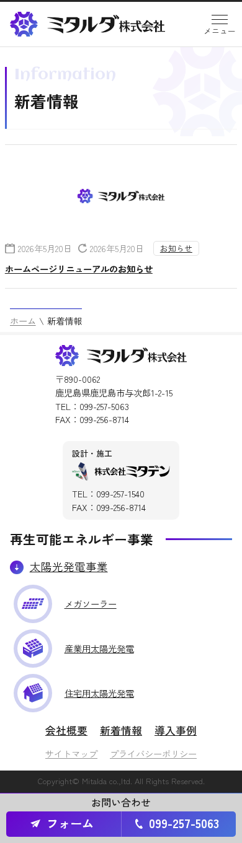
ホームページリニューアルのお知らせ (79, 268)
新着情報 (121, 730)
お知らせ (176, 248)
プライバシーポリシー (153, 753)
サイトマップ (71, 753)
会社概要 (66, 730)
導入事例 (176, 730)
